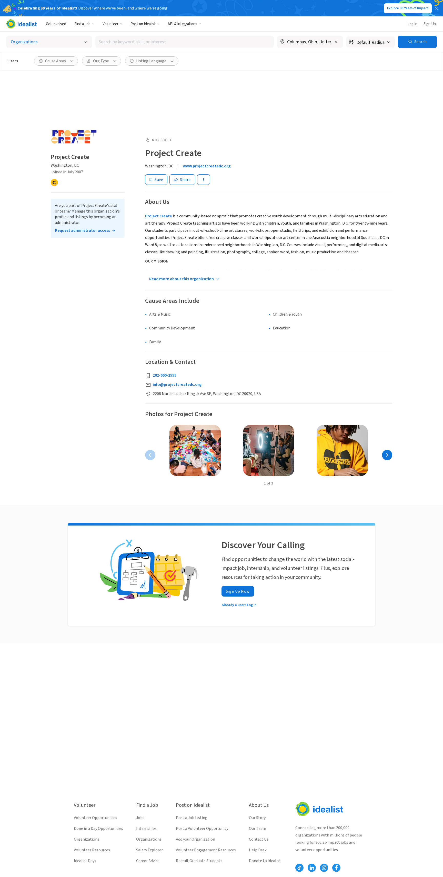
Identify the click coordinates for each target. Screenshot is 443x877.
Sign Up (430, 24)
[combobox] (185, 41)
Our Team (257, 828)
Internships (146, 828)
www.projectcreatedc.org (206, 166)
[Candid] (54, 182)
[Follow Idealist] (299, 868)
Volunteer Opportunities (95, 818)
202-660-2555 (164, 375)
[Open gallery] (195, 450)
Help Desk (258, 850)
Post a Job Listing (191, 818)
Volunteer (110, 24)
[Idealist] (21, 23)
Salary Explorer (149, 850)
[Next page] (387, 455)
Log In (412, 24)
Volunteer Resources (92, 850)
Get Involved (56, 24)
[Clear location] (336, 41)
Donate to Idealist (265, 861)
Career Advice (147, 861)
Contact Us (258, 839)
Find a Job (82, 24)
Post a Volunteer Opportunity (202, 828)
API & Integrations (182, 24)
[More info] (310, 42)
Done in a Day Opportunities (98, 828)
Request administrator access (82, 230)
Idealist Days (85, 861)
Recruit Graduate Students (199, 861)
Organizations (86, 839)
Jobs (140, 818)
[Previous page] (150, 455)
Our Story (257, 818)
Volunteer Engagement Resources (206, 850)
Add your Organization (195, 839)
